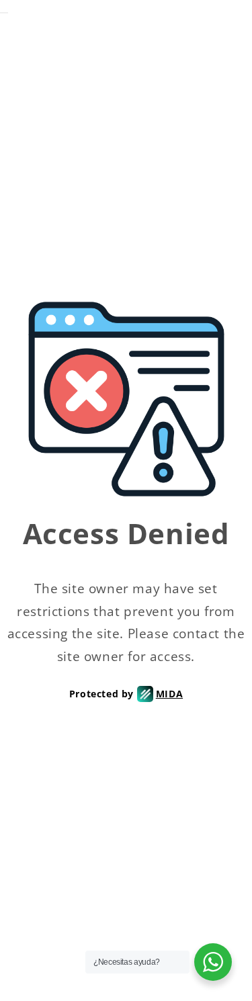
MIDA (169, 693)
